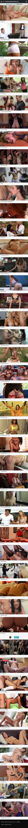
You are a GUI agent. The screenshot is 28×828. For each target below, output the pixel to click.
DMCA (18, 822)
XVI (12, 1)
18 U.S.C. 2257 (4, 822)
